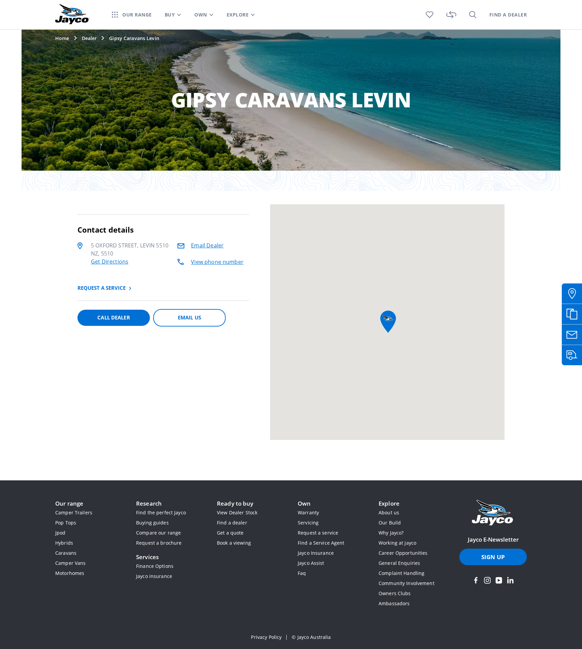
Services (147, 557)
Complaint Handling (401, 573)
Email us (189, 317)
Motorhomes (69, 573)
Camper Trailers (73, 512)
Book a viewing (234, 543)
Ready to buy (235, 503)
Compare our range (158, 533)
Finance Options (154, 566)
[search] (473, 14)
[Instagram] (487, 580)
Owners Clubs (395, 593)
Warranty (308, 512)
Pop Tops (65, 522)
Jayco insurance (154, 576)
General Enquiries (399, 563)
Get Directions (109, 261)
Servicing (308, 522)
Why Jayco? (391, 533)
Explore (389, 503)
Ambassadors (394, 603)
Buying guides (152, 522)
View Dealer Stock (237, 512)
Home (62, 38)
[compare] (451, 14)
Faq (302, 573)
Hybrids (64, 543)
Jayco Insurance (316, 553)
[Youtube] (498, 580)
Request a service (318, 533)
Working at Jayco (397, 543)
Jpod (60, 533)
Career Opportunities (403, 553)
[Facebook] (476, 580)
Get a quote (230, 533)
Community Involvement (406, 583)
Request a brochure (159, 543)
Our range (69, 503)
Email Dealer (207, 245)
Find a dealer (232, 522)
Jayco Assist (311, 563)
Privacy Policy (266, 637)
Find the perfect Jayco (161, 512)
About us (389, 512)
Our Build (390, 522)
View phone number (217, 262)
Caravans (65, 553)
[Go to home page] (493, 513)
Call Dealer (113, 317)
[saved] (429, 14)
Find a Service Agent (321, 543)
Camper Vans (70, 563)
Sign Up (493, 557)
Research (149, 503)
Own (304, 503)
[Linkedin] (510, 580)
